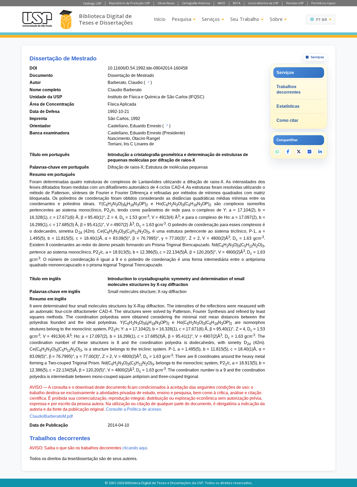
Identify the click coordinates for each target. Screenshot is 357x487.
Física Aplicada (122, 104)
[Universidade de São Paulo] (37, 19)
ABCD (221, 3)
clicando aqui (134, 448)
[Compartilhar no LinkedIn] (320, 152)
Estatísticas (288, 106)
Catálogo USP (92, 3)
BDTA (236, 3)
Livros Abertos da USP (263, 3)
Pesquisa (181, 19)
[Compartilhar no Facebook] (288, 152)
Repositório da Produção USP (129, 3)
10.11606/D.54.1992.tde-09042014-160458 (148, 68)
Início (159, 19)
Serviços (211, 19)
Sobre (276, 19)
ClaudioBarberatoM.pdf (51, 416)
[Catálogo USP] (147, 82)
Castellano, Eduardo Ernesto (134, 126)
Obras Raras (166, 3)
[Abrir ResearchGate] (309, 152)
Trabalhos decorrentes (289, 89)
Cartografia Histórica (196, 3)
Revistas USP (295, 3)
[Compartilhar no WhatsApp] (277, 152)
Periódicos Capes (323, 3)
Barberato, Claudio (125, 82)
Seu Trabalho (244, 19)
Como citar (287, 120)
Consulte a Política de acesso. (134, 409)
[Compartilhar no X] (299, 152)
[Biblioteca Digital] (65, 19)
